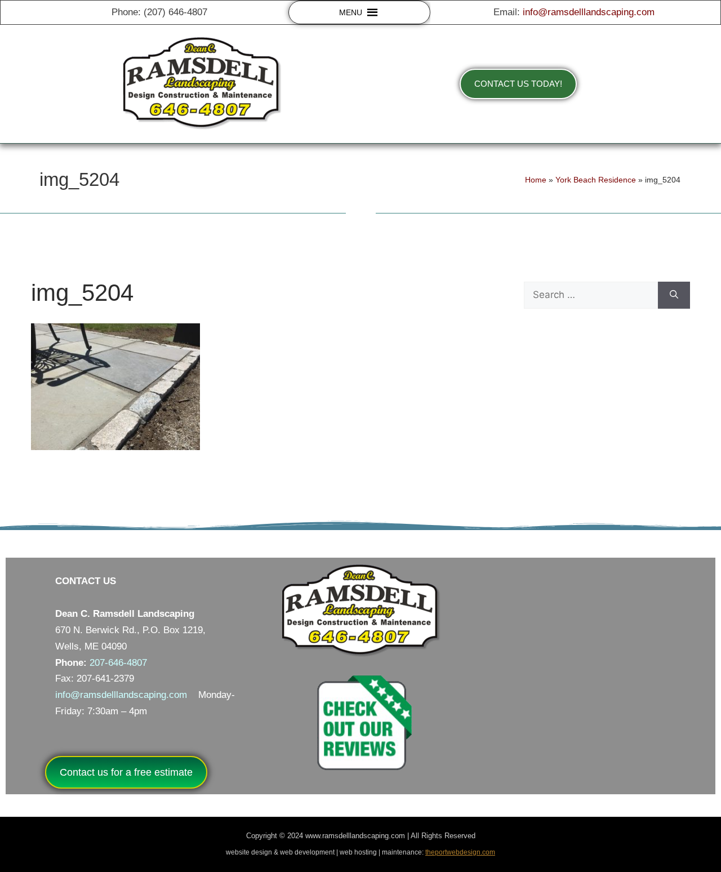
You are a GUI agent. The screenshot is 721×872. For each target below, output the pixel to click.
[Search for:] (591, 295)
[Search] (674, 295)
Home (535, 179)
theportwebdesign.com (460, 852)
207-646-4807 (118, 662)
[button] (350, 12)
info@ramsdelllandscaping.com (589, 12)
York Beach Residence (595, 179)
